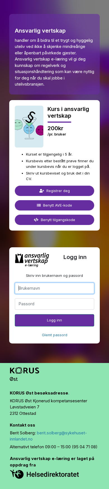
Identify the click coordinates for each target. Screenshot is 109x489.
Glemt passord (54, 335)
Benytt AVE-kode (57, 205)
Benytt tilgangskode (57, 219)
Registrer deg (57, 190)
